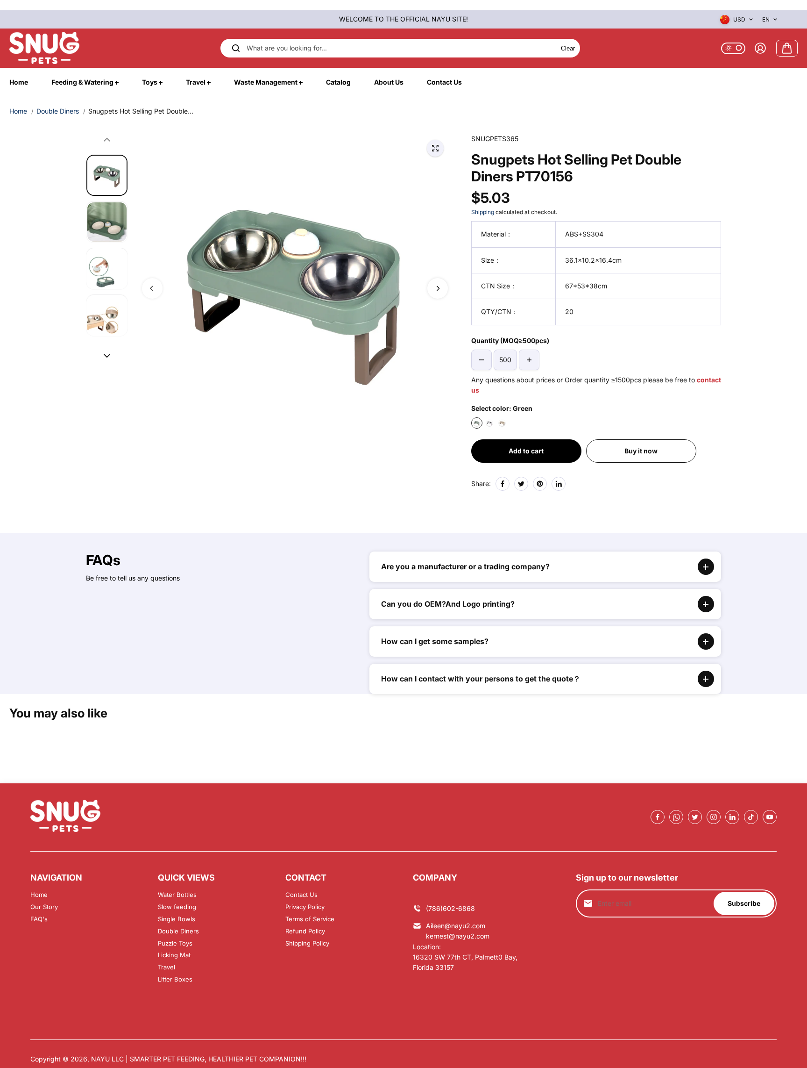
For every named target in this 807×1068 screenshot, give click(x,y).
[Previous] (152, 288)
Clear (568, 47)
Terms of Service (309, 919)
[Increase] (529, 360)
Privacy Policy (305, 906)
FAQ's (39, 919)
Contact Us (301, 894)
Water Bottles (177, 894)
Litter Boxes (175, 979)
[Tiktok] (751, 817)
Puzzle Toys (175, 943)
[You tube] (770, 817)
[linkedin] (732, 817)
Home (18, 111)
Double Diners (57, 111)
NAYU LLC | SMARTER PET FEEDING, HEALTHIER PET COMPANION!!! (198, 1059)
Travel (166, 967)
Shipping (482, 211)
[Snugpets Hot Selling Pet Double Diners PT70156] (435, 148)
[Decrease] (481, 360)
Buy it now (641, 451)
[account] (760, 48)
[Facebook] (503, 484)
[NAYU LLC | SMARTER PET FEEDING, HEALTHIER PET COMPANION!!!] (44, 47)
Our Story (44, 906)
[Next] (437, 288)
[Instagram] (714, 817)
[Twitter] (521, 484)
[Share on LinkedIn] (559, 484)
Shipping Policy (307, 943)
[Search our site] (236, 48)
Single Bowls (176, 919)
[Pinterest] (540, 484)
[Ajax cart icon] (787, 48)
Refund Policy (305, 931)
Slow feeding (177, 906)
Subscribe (744, 903)
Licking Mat (174, 955)
